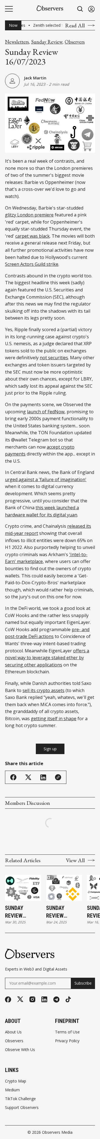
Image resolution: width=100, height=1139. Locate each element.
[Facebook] (8, 999)
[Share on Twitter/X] (28, 777)
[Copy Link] (58, 777)
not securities (54, 358)
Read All (75, 25)
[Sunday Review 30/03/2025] (23, 888)
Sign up (50, 748)
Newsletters (17, 41)
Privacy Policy (67, 1041)
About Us (13, 1032)
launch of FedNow (45, 412)
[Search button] (80, 9)
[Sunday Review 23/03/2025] (64, 888)
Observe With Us (20, 1050)
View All (75, 860)
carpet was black (32, 236)
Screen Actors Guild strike (31, 264)
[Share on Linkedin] (43, 777)
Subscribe (83, 983)
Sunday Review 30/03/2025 (18, 912)
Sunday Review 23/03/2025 (59, 912)
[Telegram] (56, 999)
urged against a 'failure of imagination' (45, 479)
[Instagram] (32, 999)
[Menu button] (9, 9)
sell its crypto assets (43, 690)
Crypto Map (15, 1081)
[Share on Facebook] (13, 777)
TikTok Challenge (20, 1099)
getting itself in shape (53, 718)
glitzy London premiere (29, 215)
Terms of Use (67, 1032)
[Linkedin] (44, 999)
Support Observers (22, 1107)
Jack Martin (35, 78)
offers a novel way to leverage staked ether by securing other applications (47, 658)
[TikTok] (68, 999)
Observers (75, 41)
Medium (12, 1090)
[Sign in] (91, 9)
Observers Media (57, 1132)
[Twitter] (20, 999)
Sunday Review (46, 41)
